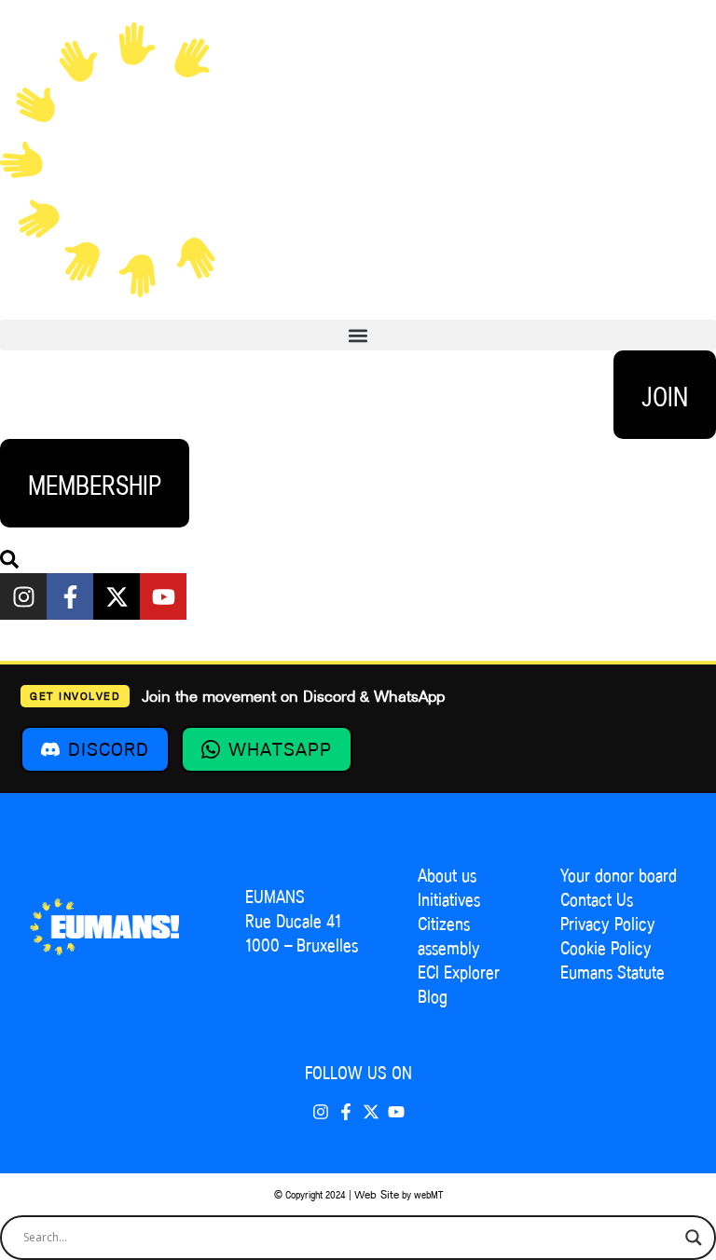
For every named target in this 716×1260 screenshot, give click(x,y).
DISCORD (108, 749)
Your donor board (618, 875)
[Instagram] (23, 596)
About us (447, 875)
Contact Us (596, 899)
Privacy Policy (607, 923)
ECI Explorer (459, 972)
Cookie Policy (606, 948)
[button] (358, 335)
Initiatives (449, 899)
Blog (433, 996)
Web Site (376, 1194)
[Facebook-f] (70, 596)
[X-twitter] (116, 596)
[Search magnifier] (694, 1238)
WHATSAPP (280, 749)
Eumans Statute (612, 972)
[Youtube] (163, 596)
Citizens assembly (449, 935)
